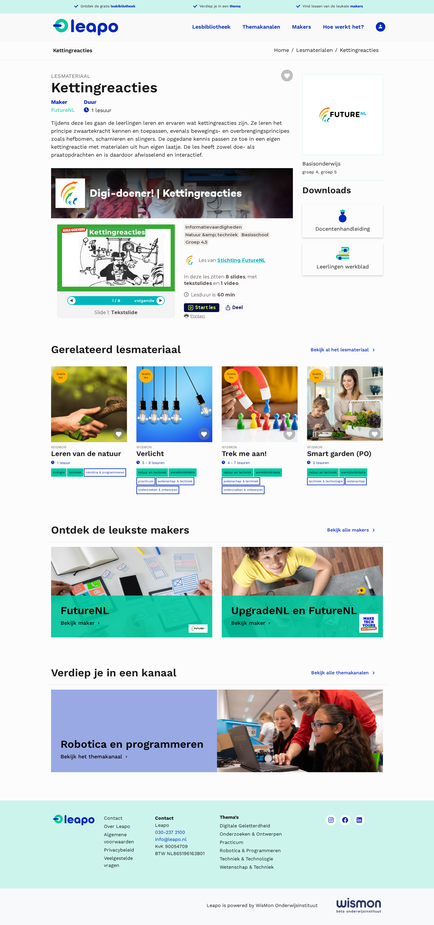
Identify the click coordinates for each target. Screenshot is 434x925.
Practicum (146, 481)
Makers (301, 27)
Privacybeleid (119, 850)
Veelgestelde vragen (118, 861)
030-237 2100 (170, 832)
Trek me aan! (244, 454)
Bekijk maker (77, 623)
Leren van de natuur (86, 454)
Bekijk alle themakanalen (340, 672)
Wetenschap (356, 481)
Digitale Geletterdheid (245, 826)
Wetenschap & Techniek (175, 481)
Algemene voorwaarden (119, 838)
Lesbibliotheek (211, 27)
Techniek (75, 472)
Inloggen (380, 26)
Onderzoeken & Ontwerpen (157, 490)
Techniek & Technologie (326, 481)
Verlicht (150, 454)
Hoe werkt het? (343, 27)
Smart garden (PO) (339, 454)
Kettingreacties (359, 50)
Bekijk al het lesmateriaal (340, 349)
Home (281, 50)
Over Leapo (117, 826)
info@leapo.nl (171, 839)
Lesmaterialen (314, 50)
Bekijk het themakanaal (91, 756)
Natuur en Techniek (152, 472)
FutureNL (63, 110)
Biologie (59, 472)
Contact (113, 818)
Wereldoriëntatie (182, 472)
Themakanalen (261, 27)
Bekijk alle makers (348, 530)
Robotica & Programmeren (105, 472)
